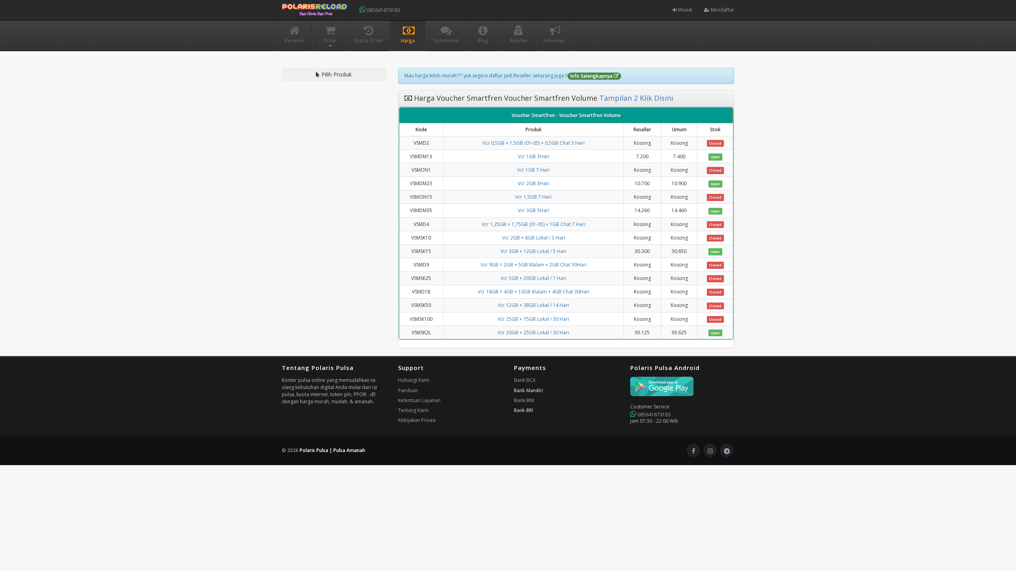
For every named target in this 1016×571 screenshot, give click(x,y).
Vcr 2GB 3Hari (533, 183)
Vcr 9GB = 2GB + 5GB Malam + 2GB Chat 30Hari (534, 264)
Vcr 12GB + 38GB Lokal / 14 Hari (533, 305)
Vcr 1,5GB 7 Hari (533, 197)
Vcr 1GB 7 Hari (533, 170)
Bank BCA (525, 380)
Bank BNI (524, 400)
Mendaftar (722, 9)
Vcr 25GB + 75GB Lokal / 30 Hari (533, 319)
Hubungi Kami (413, 380)
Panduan (408, 390)
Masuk (684, 9)
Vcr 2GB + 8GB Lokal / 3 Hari (533, 237)
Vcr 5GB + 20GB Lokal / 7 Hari (533, 278)
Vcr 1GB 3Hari (533, 156)
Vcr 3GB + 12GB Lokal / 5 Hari (533, 251)
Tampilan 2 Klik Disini (635, 98)
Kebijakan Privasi (417, 420)
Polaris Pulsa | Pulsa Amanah (332, 450)
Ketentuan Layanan (419, 400)
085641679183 (383, 10)
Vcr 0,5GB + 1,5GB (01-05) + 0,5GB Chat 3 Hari (534, 143)
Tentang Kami (413, 410)
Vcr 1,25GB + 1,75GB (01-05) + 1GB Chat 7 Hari (533, 224)
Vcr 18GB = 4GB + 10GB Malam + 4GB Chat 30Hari (533, 291)
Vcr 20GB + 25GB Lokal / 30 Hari (533, 332)
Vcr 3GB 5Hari (533, 210)
